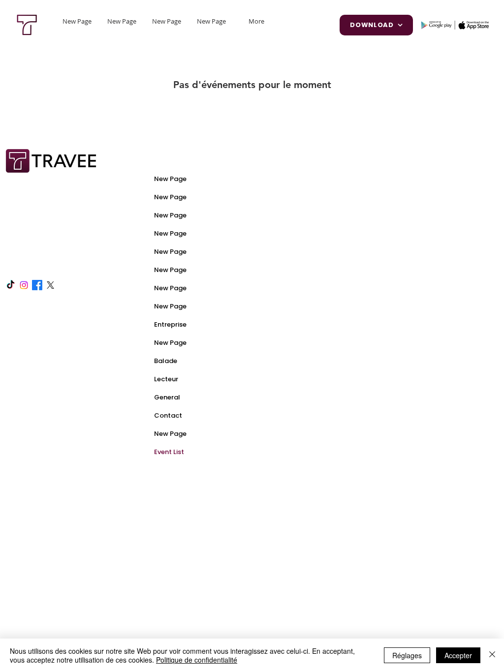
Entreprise (170, 324)
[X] (50, 285)
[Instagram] (24, 285)
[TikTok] (10, 285)
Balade (165, 361)
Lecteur (166, 379)
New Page (170, 178)
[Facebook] (37, 285)
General (167, 397)
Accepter (458, 655)
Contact (168, 415)
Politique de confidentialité (196, 660)
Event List (169, 452)
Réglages (407, 655)
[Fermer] (492, 655)
